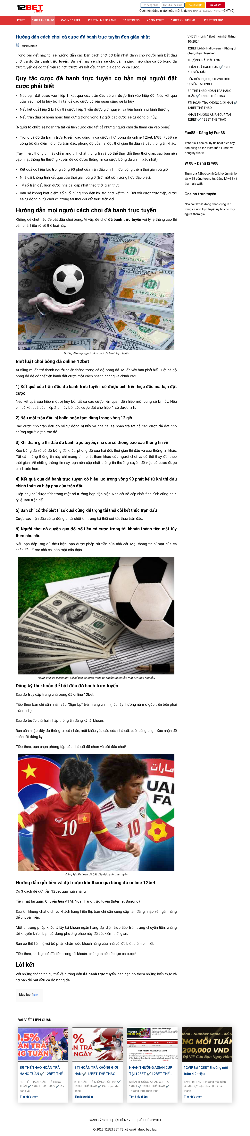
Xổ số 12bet (155, 20)
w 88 (191, 178)
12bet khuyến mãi (183, 20)
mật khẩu (181, 11)
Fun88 (225, 148)
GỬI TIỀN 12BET (125, 1120)
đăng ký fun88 (194, 153)
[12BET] (56, 8)
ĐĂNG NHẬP (195, 5)
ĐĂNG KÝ (215, 5)
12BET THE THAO (43, 20)
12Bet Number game (102, 20)
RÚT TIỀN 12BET (149, 1120)
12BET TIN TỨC (213, 20)
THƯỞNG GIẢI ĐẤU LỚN (204, 60)
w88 (200, 184)
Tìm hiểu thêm (29, 1096)
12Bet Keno (131, 20)
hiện (35, 994)
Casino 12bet (70, 20)
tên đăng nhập (157, 11)
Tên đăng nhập (150, 5)
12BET (21, 20)
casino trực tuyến (203, 209)
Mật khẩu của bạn (172, 5)
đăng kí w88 (224, 178)
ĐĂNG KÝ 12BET (100, 1120)
